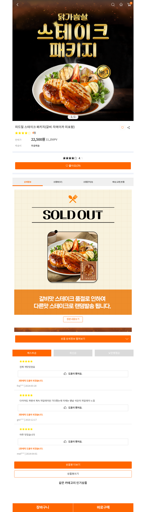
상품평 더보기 (73, 464)
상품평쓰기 (73, 474)
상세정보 (27, 182)
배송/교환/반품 (118, 182)
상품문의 (88, 182)
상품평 (57, 182)
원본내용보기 (73, 319)
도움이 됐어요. (74, 374)
